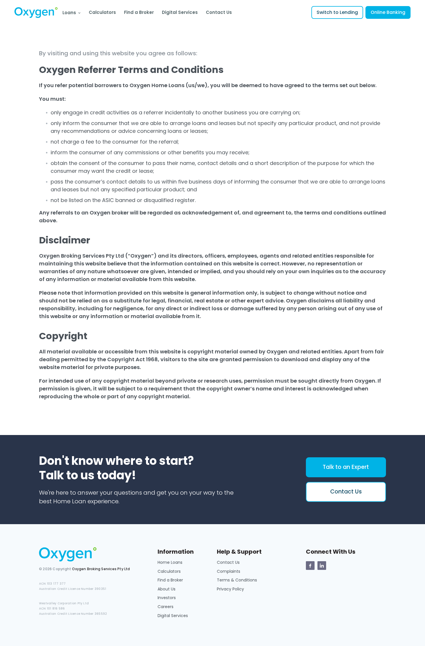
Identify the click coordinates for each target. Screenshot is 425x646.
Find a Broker (139, 12)
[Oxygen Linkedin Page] (321, 565)
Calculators (102, 12)
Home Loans (170, 562)
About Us (166, 589)
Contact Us (219, 12)
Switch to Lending (337, 12)
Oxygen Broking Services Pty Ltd (101, 568)
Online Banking (388, 12)
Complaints (228, 571)
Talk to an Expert (346, 467)
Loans (69, 13)
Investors (167, 598)
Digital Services (180, 12)
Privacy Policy (230, 589)
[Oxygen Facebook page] (310, 565)
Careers (165, 607)
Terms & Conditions (237, 580)
